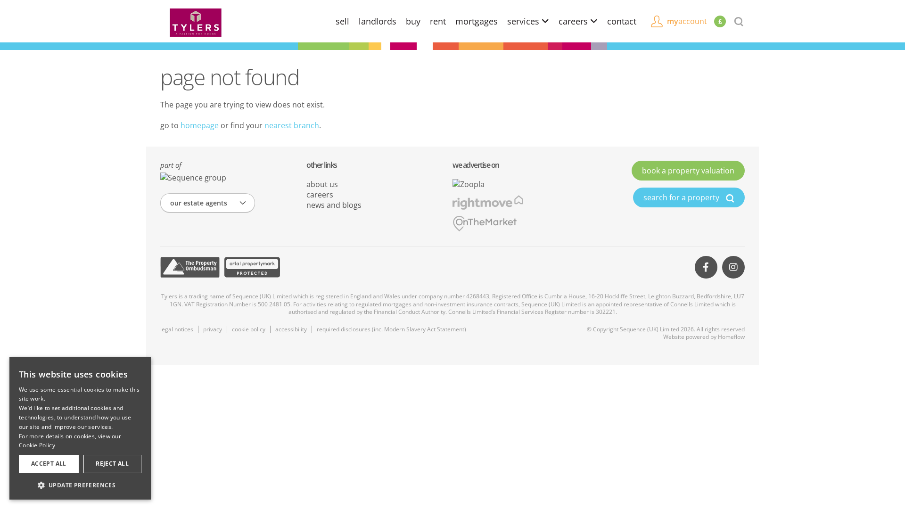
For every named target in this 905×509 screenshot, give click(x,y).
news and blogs (334, 205)
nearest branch (291, 125)
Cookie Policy (37, 445)
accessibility (291, 329)
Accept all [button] (48, 464)
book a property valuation (688, 170)
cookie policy (248, 329)
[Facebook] (706, 267)
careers (574, 21)
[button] (80, 485)
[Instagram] (733, 267)
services (524, 21)
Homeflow (731, 337)
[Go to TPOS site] (190, 267)
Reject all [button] (112, 464)
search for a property (682, 197)
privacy (212, 329)
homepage (200, 125)
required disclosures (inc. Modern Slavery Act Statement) (391, 329)
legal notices (176, 329)
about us (322, 184)
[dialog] (80, 428)
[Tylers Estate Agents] (195, 21)
